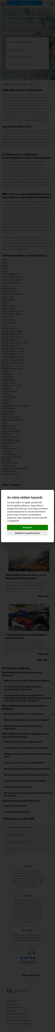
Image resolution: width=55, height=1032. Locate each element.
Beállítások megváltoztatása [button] (27, 533)
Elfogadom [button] (27, 527)
